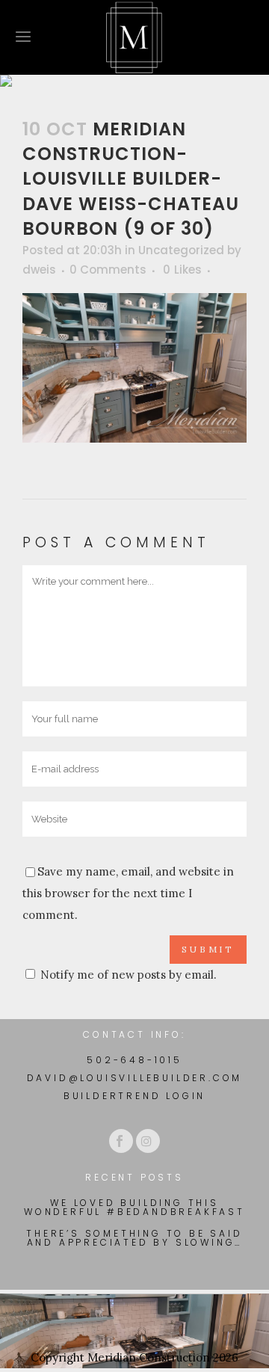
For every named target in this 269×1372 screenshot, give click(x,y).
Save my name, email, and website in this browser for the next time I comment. (128, 893)
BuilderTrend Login (134, 1095)
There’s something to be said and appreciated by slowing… (134, 1238)
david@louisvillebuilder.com (135, 1077)
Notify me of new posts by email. (128, 975)
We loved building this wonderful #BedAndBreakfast (134, 1207)
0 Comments (107, 269)
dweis (39, 269)
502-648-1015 (134, 1059)
